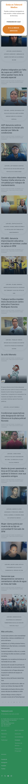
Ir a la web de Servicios (13, 29)
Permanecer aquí (14, 22)
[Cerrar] (25, 3)
